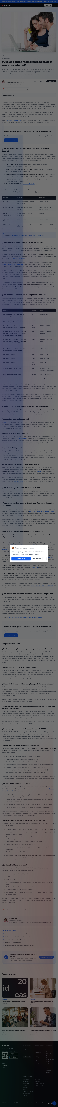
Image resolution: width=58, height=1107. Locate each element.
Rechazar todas (37, 558)
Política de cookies (34, 554)
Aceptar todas (21, 558)
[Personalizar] (45, 558)
